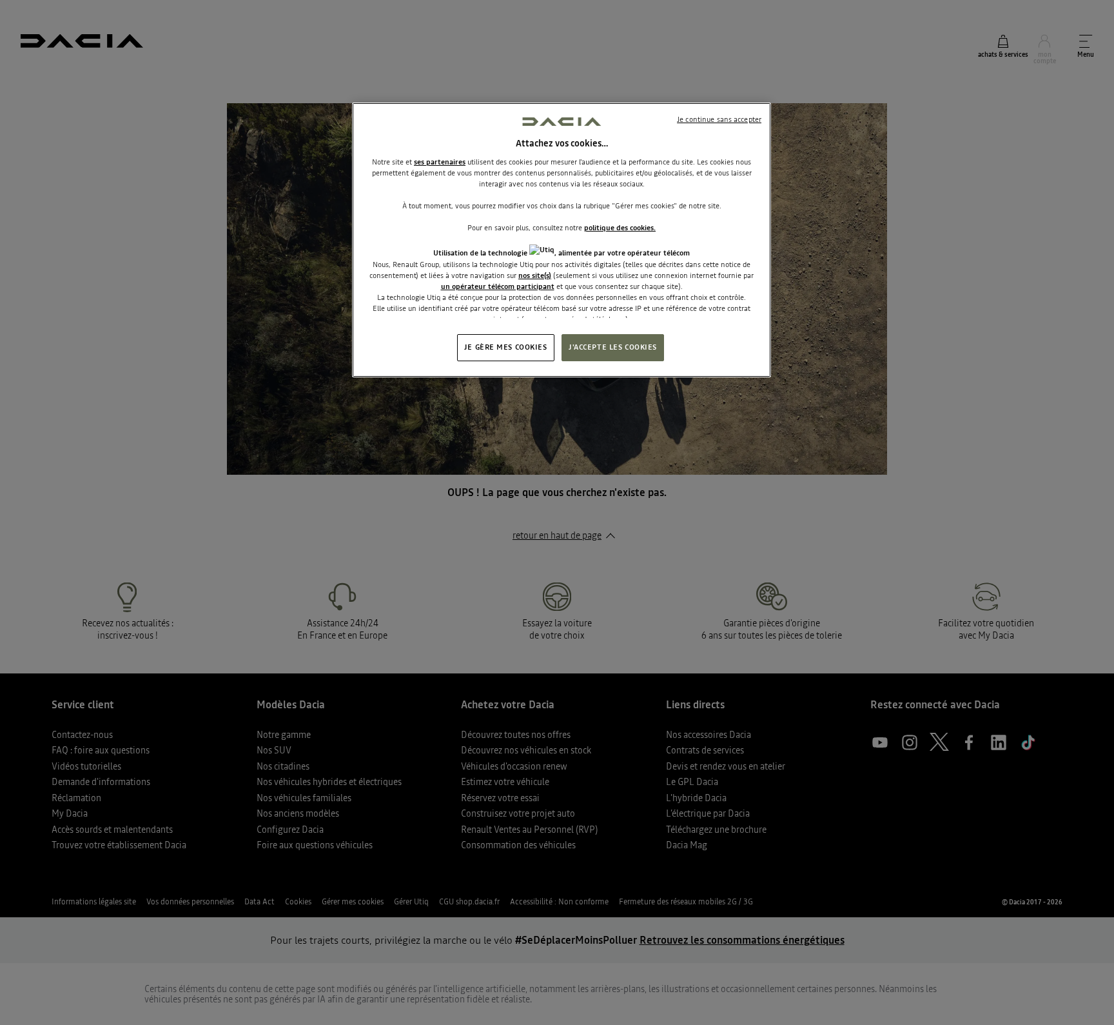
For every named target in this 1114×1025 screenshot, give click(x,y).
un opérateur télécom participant (497, 286)
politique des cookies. (620, 228)
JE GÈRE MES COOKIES (505, 347)
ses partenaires (439, 162)
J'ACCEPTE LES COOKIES (613, 347)
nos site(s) (534, 275)
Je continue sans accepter (719, 119)
